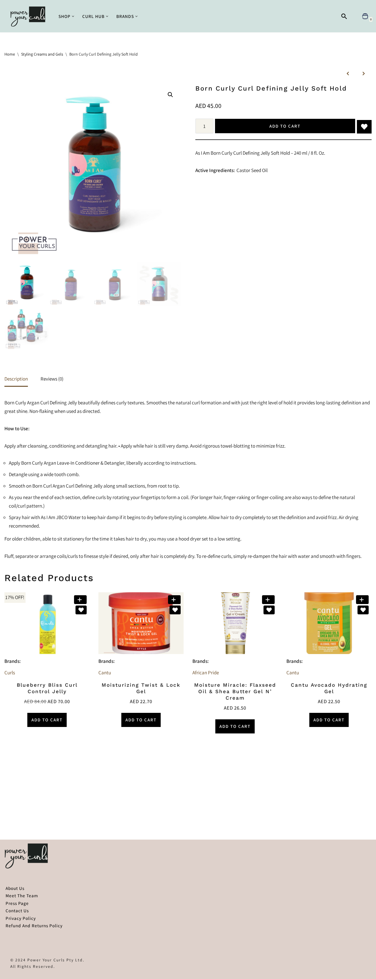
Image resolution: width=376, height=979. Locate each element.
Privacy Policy (21, 918)
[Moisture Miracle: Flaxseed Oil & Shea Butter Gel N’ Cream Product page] (235, 623)
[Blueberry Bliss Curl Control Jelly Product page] (47, 623)
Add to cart (285, 126)
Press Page (17, 903)
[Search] (344, 16)
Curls (9, 672)
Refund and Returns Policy (34, 925)
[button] (73, 16)
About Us (15, 888)
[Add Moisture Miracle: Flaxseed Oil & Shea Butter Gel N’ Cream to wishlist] (269, 610)
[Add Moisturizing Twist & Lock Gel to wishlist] (175, 610)
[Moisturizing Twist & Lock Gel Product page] (141, 623)
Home (9, 54)
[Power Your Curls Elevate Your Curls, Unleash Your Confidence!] (29, 16)
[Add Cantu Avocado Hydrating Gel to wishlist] (363, 610)
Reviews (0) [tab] (52, 379)
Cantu (104, 672)
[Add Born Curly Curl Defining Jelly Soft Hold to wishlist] (364, 127)
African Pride (205, 672)
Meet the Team (22, 895)
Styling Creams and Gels (42, 54)
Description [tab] (16, 379)
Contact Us (17, 910)
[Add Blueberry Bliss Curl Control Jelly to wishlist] (81, 610)
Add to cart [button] (47, 720)
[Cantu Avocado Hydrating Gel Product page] (329, 623)
